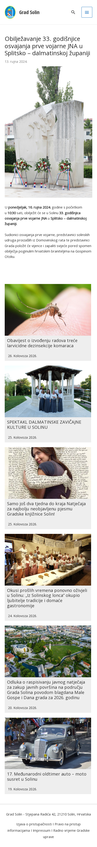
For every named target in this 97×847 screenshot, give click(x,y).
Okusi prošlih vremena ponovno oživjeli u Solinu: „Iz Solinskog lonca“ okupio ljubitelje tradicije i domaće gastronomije (47, 598)
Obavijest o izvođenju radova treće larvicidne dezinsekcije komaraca (42, 343)
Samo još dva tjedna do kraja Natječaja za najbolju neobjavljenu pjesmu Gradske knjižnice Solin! (46, 509)
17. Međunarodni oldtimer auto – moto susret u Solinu (46, 776)
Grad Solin (29, 12)
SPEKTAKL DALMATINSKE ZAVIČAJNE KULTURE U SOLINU (44, 424)
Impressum (41, 830)
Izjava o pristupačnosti (34, 824)
